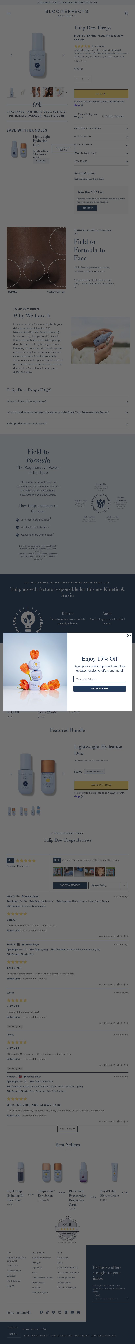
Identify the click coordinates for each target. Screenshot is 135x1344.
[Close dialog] (128, 635)
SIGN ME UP (99, 688)
